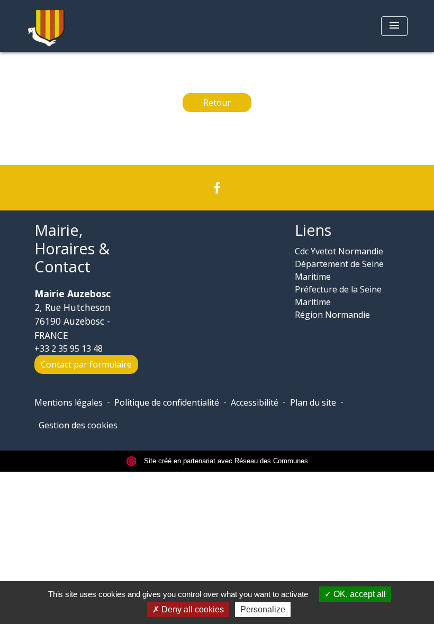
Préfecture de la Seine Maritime (338, 295)
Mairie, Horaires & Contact (72, 248)
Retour (217, 102)
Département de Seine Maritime (339, 270)
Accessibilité (254, 402)
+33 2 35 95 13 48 (68, 348)
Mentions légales (68, 402)
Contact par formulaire (86, 364)
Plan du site (313, 402)
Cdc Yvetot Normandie (339, 251)
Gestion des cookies (78, 425)
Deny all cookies (191, 609)
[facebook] (217, 187)
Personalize (262, 609)
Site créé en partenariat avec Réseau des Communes (225, 461)
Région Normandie (332, 314)
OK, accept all (358, 594)
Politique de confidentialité (166, 402)
